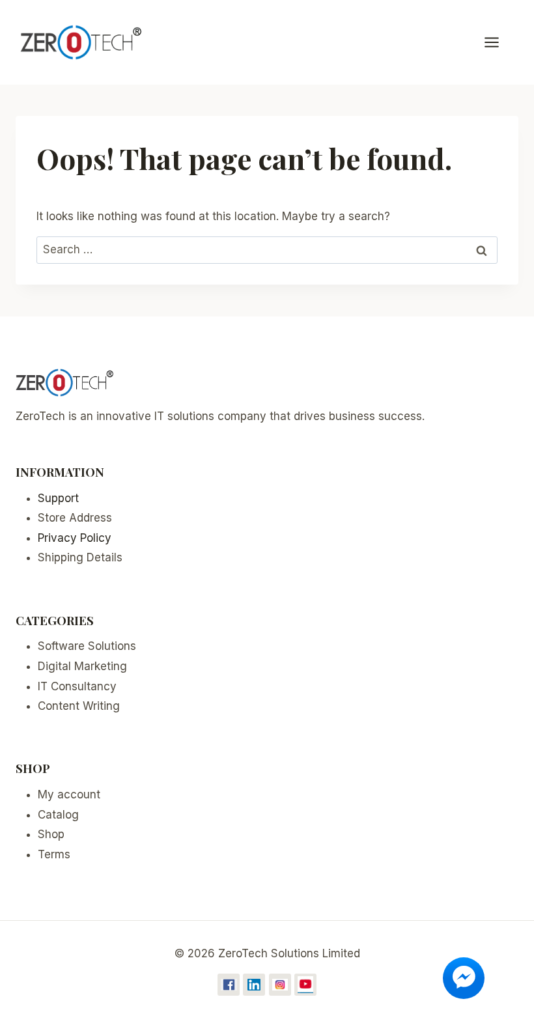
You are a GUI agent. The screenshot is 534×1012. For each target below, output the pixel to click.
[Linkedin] (254, 985)
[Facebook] (229, 985)
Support (58, 498)
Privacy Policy (74, 537)
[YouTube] (305, 985)
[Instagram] (280, 985)
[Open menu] (498, 42)
